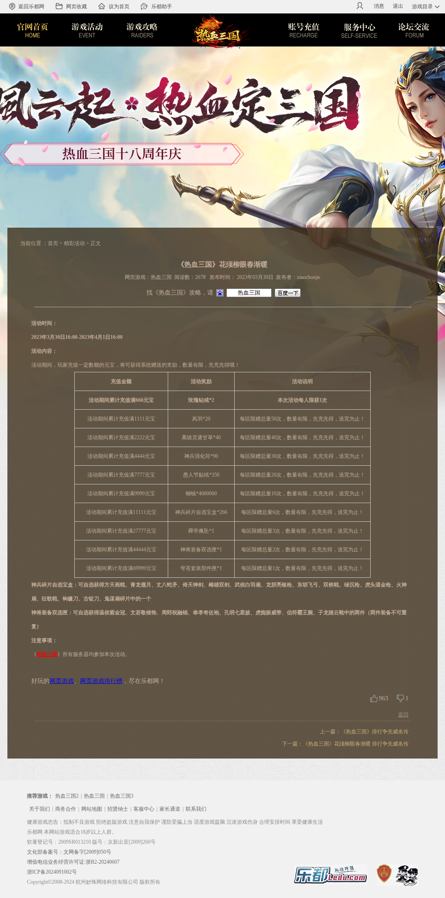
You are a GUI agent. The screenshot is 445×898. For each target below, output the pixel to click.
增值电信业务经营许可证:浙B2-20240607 (73, 862)
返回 (403, 715)
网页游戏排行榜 (101, 681)
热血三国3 (121, 796)
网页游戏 (62, 681)
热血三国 (47, 654)
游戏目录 (422, 6)
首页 (53, 243)
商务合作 (65, 809)
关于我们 (39, 809)
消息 (379, 6)
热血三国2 (67, 796)
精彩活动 (74, 243)
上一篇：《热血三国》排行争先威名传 (364, 732)
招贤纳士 (117, 809)
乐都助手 (161, 6)
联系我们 (196, 809)
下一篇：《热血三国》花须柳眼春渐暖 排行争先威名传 (345, 744)
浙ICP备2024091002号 (52, 872)
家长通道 (169, 809)
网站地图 (91, 809)
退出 (398, 6)
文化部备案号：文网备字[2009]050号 (69, 852)
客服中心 (143, 809)
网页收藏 (76, 6)
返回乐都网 (31, 6)
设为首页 (119, 6)
